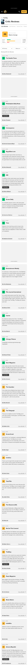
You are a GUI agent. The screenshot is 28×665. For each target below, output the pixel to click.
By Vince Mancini (6, 331)
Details (25, 26)
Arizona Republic (9, 647)
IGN (5, 175)
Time (6, 223)
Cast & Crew (19, 26)
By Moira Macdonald (6, 73)
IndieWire (7, 623)
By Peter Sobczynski (6, 167)
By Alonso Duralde (6, 568)
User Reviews (12, 26)
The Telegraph (8, 410)
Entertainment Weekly (11, 268)
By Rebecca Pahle (6, 307)
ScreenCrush (8, 434)
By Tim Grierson (5, 591)
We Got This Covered (10, 528)
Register (24, 11)
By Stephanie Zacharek (7, 238)
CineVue (7, 458)
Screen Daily (8, 199)
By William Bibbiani (6, 191)
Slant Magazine (9, 363)
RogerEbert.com (9, 151)
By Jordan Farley (6, 496)
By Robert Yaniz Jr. (6, 544)
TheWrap (7, 552)
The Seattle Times (10, 58)
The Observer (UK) (10, 505)
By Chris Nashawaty (6, 284)
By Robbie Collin (5, 426)
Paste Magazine (9, 576)
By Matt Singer (5, 449)
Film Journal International (12, 292)
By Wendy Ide (5, 520)
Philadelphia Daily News (11, 104)
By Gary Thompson (6, 120)
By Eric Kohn (5, 639)
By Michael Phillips (6, 354)
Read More (5, 115)
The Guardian (8, 387)
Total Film (7, 481)
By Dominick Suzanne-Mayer (8, 143)
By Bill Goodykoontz (6, 663)
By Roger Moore (5, 615)
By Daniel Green (5, 473)
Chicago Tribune (9, 339)
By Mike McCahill (6, 402)
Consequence (8, 128)
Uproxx (6, 315)
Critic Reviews (4, 26)
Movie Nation (8, 600)
